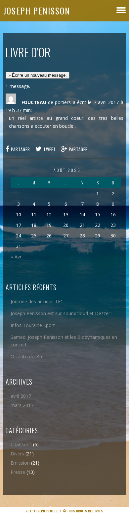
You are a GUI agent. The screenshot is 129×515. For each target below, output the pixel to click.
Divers (17, 453)
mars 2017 (22, 405)
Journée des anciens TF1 (37, 301)
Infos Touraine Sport (33, 325)
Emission (20, 463)
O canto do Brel (28, 356)
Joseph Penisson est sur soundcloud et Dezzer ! (61, 313)
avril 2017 (21, 396)
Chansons (21, 444)
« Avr (16, 257)
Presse (18, 472)
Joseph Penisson (36, 11)
